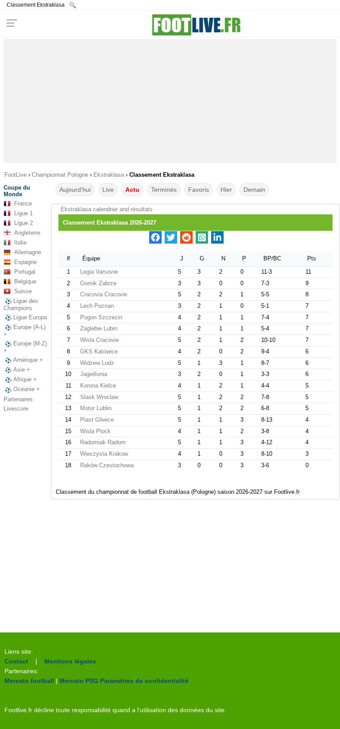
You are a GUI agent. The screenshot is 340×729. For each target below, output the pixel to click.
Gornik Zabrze (98, 283)
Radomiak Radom (103, 442)
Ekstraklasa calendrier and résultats (107, 209)
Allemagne (27, 252)
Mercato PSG (78, 680)
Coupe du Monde (17, 191)
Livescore (16, 408)
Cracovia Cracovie (103, 294)
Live (108, 189)
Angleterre (27, 232)
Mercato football (29, 680)
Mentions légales (70, 661)
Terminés (164, 189)
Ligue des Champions (21, 304)
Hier (226, 189)
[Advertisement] (170, 101)
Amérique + (28, 360)
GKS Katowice (99, 351)
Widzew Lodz (97, 363)
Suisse (23, 291)
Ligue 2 (23, 223)
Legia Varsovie (99, 271)
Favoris (198, 189)
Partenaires (18, 399)
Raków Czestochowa (107, 465)
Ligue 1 (23, 213)
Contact (16, 661)
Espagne (25, 262)
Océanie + (26, 389)
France (23, 203)
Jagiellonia (93, 374)
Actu (132, 189)
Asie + (21, 369)
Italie (20, 242)
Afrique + (25, 379)
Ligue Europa (30, 317)
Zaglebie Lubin (98, 328)
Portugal (24, 271)
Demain (254, 189)
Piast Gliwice (97, 419)
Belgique (25, 281)
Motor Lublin (96, 408)
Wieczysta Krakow (104, 453)
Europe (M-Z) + (25, 347)
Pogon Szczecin (101, 317)
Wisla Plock (95, 431)
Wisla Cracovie (99, 340)
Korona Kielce (98, 385)
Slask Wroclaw (99, 397)
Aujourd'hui (75, 189)
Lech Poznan (97, 305)
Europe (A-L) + (25, 330)
